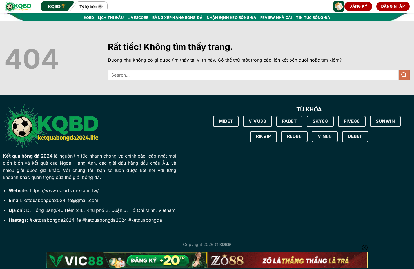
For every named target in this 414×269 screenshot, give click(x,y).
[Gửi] (404, 75)
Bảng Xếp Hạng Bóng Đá (177, 17)
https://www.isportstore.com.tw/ (64, 190)
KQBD (89, 17)
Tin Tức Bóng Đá (313, 17)
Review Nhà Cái (276, 17)
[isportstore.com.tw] (18, 6)
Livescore (138, 17)
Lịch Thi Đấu (111, 17)
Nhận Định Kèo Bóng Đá (231, 17)
